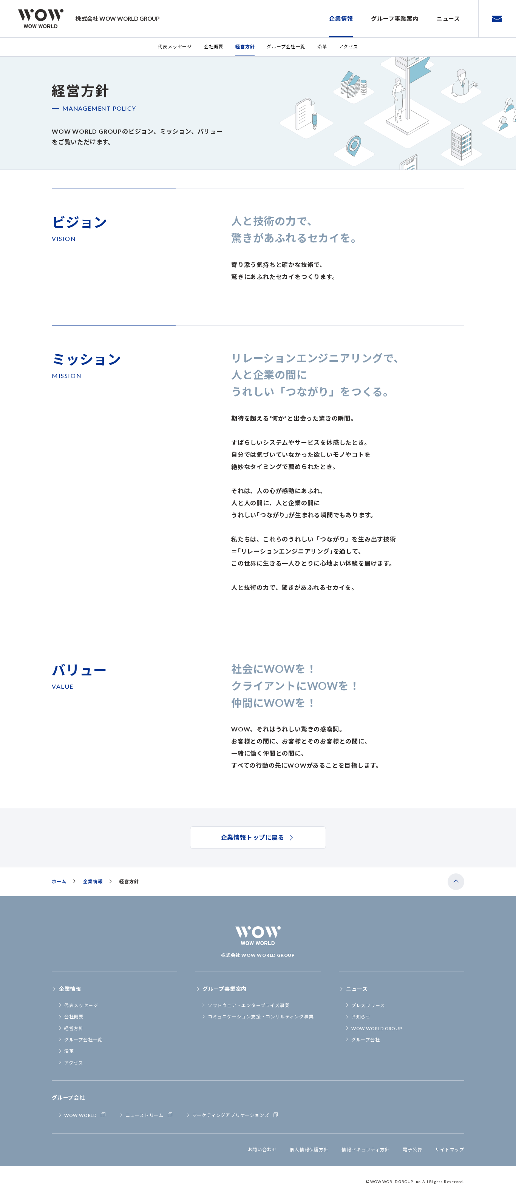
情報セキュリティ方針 (365, 1150)
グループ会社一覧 (286, 46)
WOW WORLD (80, 1115)
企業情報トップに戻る (252, 837)
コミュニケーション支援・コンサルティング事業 (261, 1017)
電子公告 (412, 1150)
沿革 (322, 46)
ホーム (59, 881)
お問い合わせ (262, 1150)
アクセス (348, 46)
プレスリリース (368, 1005)
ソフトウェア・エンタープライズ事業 (249, 1005)
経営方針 (245, 46)
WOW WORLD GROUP (376, 1028)
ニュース (448, 18)
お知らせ (361, 1017)
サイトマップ (449, 1150)
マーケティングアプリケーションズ (230, 1115)
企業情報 (341, 18)
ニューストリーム (144, 1115)
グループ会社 (365, 1040)
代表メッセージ (175, 46)
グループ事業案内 (394, 18)
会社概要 (213, 46)
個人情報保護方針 (309, 1150)
